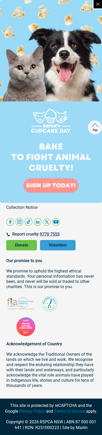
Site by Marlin (75, 427)
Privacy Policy (32, 411)
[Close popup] (98, 4)
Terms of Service (69, 411)
